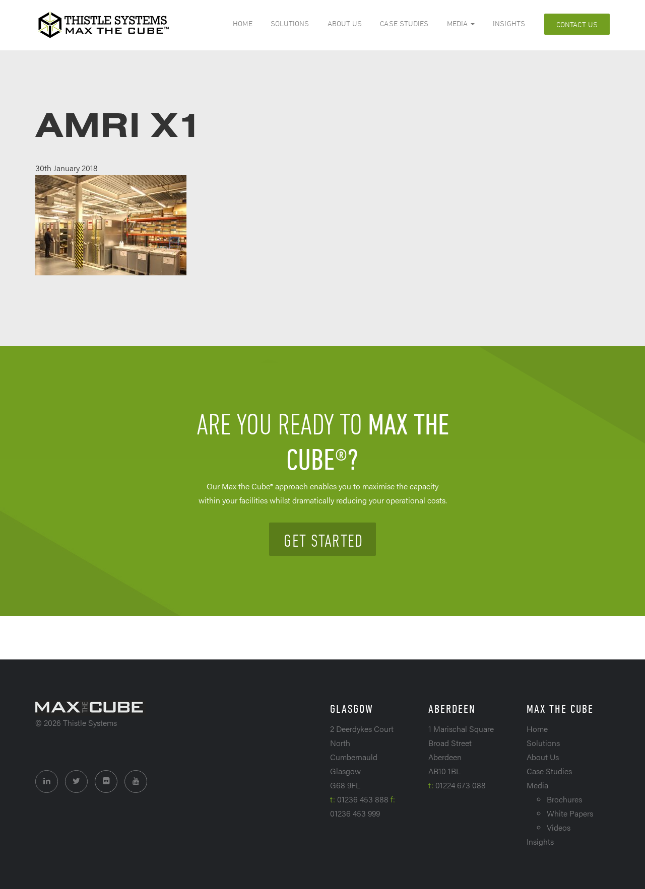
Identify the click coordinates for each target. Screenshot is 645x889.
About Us (345, 23)
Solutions (290, 23)
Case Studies (404, 23)
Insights (509, 23)
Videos (558, 827)
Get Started (323, 540)
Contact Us (577, 24)
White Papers (570, 813)
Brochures (564, 799)
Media (458, 23)
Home (242, 23)
